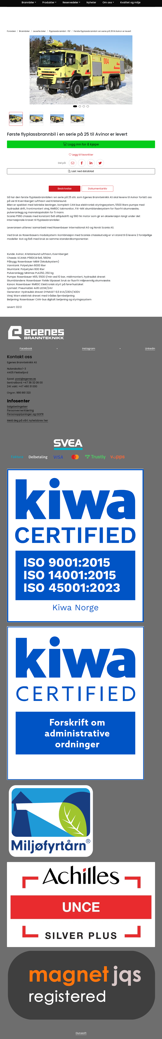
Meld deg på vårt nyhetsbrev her (27, 420)
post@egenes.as (25, 379)
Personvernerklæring (20, 410)
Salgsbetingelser (17, 406)
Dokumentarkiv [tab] (97, 188)
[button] (75, 106)
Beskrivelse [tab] (65, 188)
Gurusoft (81, 1033)
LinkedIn (150, 348)
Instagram (88, 348)
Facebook (26, 348)
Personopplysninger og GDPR (25, 414)
